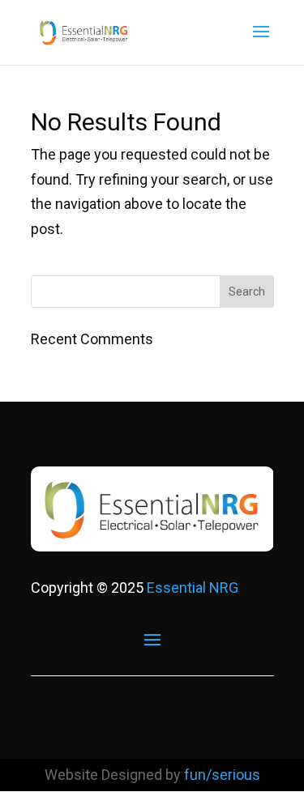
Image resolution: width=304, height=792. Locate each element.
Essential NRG (192, 587)
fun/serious (222, 774)
